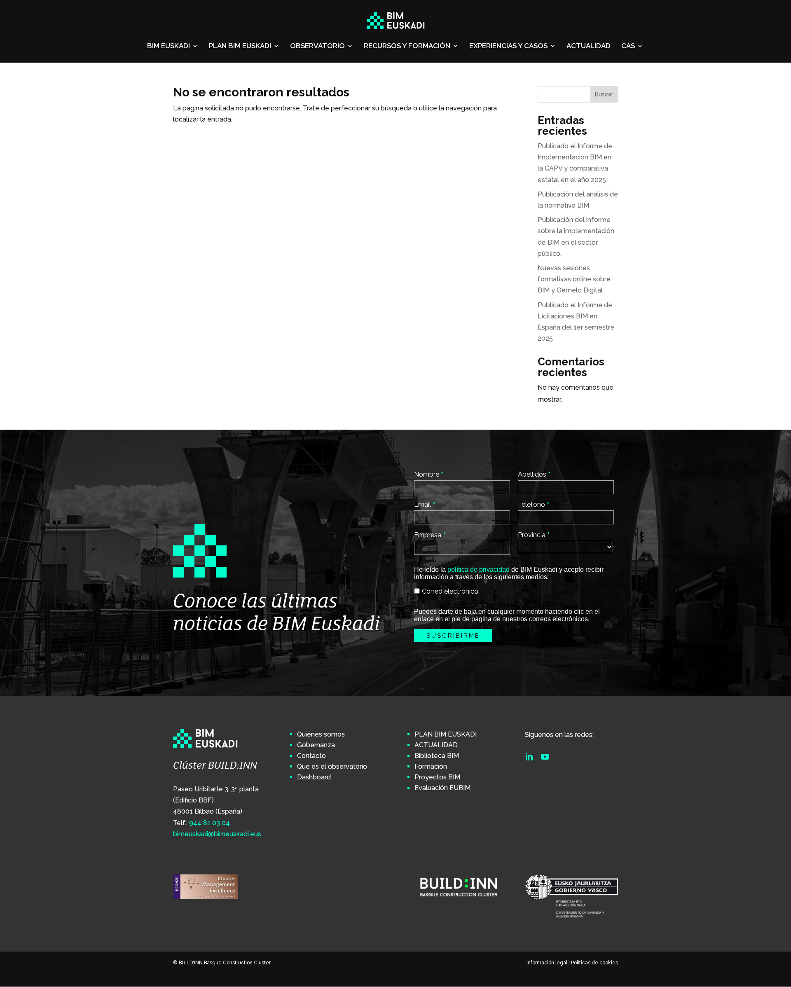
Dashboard (314, 777)
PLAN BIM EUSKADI (240, 46)
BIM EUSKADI (168, 46)
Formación (430, 766)
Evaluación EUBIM (442, 788)
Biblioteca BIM (436, 756)
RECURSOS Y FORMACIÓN (407, 46)
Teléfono (534, 504)
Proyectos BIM (437, 777)
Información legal (547, 963)
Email (424, 504)
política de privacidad (478, 569)
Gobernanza (316, 745)
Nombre (429, 474)
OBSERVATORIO (317, 46)
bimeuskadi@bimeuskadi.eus (217, 834)
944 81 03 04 (209, 823)
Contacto (311, 756)
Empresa (430, 535)
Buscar (604, 94)
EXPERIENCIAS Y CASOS (508, 46)
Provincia (534, 535)
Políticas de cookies (594, 963)
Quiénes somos (321, 734)
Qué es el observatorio (332, 766)
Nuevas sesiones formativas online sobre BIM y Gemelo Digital (574, 279)
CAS (628, 46)
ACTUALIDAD (588, 46)
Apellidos (534, 474)
